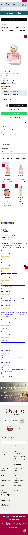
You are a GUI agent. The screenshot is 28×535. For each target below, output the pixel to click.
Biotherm (16, 473)
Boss (2, 483)
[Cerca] (25, 8)
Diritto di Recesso (17, 464)
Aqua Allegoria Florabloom (20, 177)
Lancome (16, 482)
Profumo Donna (8, 23)
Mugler (15, 488)
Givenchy (16, 487)
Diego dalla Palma (4, 476)
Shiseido (15, 475)
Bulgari (2, 485)
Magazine (24, 1)
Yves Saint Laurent (4, 472)
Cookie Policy (20, 525)
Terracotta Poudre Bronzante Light (7, 200)
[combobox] (14, 8)
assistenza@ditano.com (5, 505)
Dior (2, 482)
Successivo (9, 237)
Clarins (15, 478)
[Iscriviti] (24, 442)
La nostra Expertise (4, 452)
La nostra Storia (4, 451)
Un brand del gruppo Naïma (7, 1)
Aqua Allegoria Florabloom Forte (7, 178)
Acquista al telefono (14, 109)
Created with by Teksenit (14, 527)
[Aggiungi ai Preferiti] (12, 163)
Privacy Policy (16, 445)
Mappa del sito (17, 461)
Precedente (4, 237)
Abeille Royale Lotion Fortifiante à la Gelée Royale (20, 200)
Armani (2, 473)
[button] (1, 5)
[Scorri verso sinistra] (11, 67)
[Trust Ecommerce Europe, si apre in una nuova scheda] (6, 421)
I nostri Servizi (3, 454)
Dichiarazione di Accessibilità (19, 459)
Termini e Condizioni (8, 525)
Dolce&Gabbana (4, 470)
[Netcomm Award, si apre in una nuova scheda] (10, 428)
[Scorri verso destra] (16, 67)
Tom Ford (16, 490)
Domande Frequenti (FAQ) (19, 458)
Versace (2, 490)
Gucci (15, 483)
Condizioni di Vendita (18, 453)
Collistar (15, 470)
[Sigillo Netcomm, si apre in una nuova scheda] (21, 421)
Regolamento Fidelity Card (19, 456)
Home (2, 23)
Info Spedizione (17, 455)
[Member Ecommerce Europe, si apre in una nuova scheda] (14, 421)
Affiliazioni (16, 462)
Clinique (2, 478)
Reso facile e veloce (7, 126)
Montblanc (3, 487)
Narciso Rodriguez (17, 485)
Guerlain (15, 23)
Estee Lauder (16, 476)
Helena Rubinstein (17, 472)
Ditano (23, 524)
